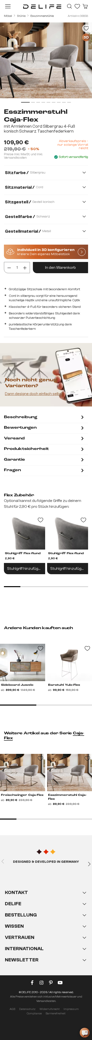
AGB (12, 1009)
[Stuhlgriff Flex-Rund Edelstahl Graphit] (67, 532)
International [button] (24, 948)
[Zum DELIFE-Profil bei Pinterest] (50, 983)
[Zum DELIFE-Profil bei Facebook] (32, 983)
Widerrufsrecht (49, 1009)
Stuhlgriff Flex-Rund (22, 553)
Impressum (71, 1009)
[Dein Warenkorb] (85, 6)
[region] (46, 63)
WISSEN (14, 926)
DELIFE (13, 903)
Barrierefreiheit (56, 1013)
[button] (46, 931)
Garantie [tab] (14, 460)
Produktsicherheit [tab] (26, 449)
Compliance (34, 1013)
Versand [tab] (14, 438)
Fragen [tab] (12, 470)
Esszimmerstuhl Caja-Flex (67, 797)
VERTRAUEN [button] (19, 937)
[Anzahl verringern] (9, 267)
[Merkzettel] (77, 6)
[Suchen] (69, 6)
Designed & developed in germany (46, 862)
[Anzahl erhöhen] (25, 267)
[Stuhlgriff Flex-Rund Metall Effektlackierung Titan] (24, 532)
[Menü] (8, 6)
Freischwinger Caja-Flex (22, 795)
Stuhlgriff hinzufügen (25, 568)
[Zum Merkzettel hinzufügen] (86, 28)
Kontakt (16, 892)
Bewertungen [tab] (20, 428)
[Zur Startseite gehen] (42, 6)
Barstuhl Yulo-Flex (64, 685)
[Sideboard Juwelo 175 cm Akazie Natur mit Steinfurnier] (22, 662)
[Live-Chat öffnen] (85, 1033)
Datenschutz (27, 1009)
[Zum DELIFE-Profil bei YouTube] (60, 983)
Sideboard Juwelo (17, 685)
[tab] (44, 417)
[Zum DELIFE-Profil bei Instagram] (41, 983)
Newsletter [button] (22, 960)
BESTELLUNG (21, 915)
